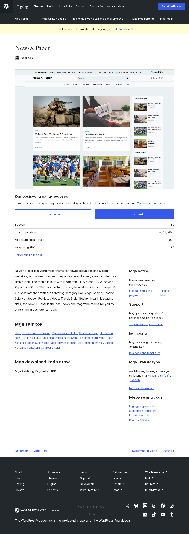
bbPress (152, 484)
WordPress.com (156, 472)
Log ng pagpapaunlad (142, 406)
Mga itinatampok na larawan (60, 337)
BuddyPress (154, 489)
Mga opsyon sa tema (63, 342)
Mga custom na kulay (65, 333)
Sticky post (42, 342)
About (18, 472)
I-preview (53, 214)
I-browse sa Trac (139, 415)
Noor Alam (27, 57)
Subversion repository (143, 410)
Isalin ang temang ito (141, 388)
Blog (17, 333)
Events (117, 478)
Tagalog (54, 510)
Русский (135, 380)
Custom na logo (88, 333)
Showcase (53, 472)
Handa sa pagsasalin (27, 347)
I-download (135, 214)
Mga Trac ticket (139, 419)
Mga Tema (21, 18)
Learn (83, 472)
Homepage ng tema (27, 254)
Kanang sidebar (24, 342)
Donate (119, 484)
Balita (110, 337)
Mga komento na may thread (95, 342)
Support (85, 478)
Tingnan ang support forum (146, 324)
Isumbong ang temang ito (144, 353)
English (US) (161, 375)
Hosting (19, 484)
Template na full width (91, 337)
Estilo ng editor (32, 337)
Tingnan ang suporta (149, 203)
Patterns (52, 489)
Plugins (51, 484)
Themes (52, 478)
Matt (149, 478)
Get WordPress (171, 6)
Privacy (19, 489)
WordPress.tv (90, 489)
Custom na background (36, 333)
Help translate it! (123, 29)
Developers (87, 484)
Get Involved (120, 472)
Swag (118, 489)
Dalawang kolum (51, 347)
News (18, 478)
